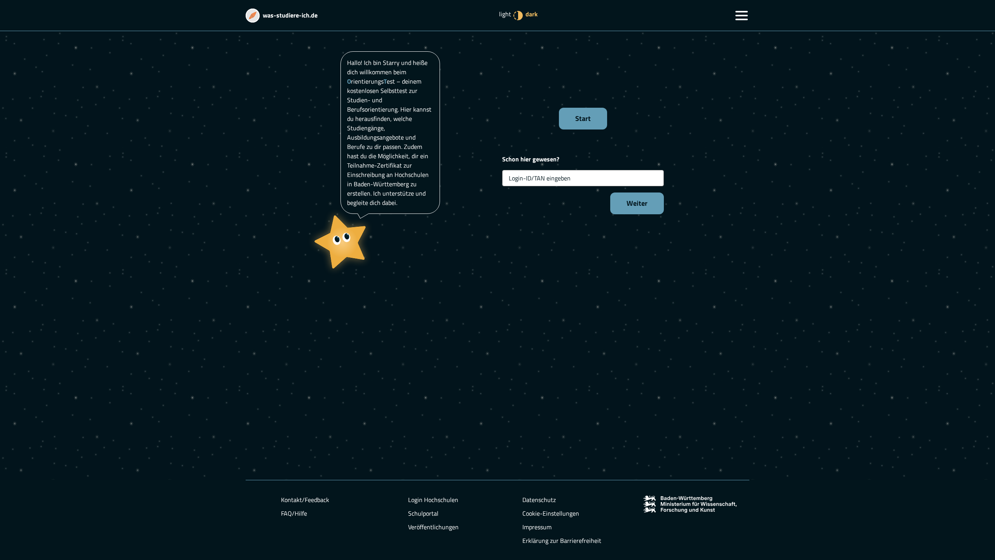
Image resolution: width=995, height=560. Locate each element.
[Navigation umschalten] (741, 15)
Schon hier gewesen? (530, 159)
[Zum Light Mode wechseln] (518, 15)
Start (583, 118)
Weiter (637, 203)
